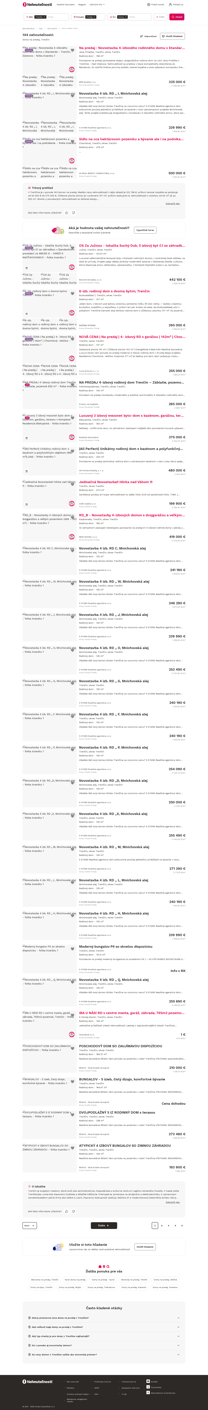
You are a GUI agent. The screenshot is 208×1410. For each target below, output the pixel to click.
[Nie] (73, 213)
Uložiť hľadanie (174, 36)
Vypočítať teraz (145, 230)
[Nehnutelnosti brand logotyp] (37, 4)
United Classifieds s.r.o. (45, 1407)
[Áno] (66, 213)
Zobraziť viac (173, 203)
